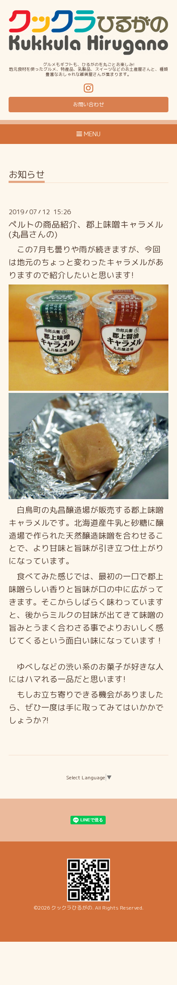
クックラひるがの (71, 907)
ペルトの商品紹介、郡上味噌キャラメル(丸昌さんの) (86, 229)
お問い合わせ (88, 104)
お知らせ (27, 175)
